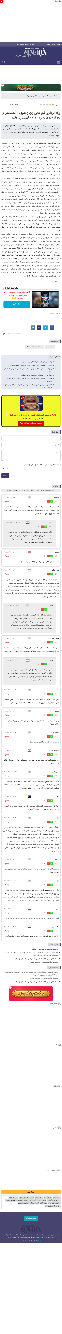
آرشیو (18, 44)
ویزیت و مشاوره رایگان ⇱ (31, 423)
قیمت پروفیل (34, 1203)
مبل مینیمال (13, 1197)
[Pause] (34, 305)
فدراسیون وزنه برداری (34, 346)
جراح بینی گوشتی (53, 1200)
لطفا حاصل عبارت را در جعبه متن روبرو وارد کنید (42, 464)
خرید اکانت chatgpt (51, 1206)
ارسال (5, 475)
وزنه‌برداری (49, 346)
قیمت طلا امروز (53, 1203)
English (48, 44)
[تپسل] (2, 85)
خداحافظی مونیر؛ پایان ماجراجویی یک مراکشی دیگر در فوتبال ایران (36, 959)
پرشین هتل (41, 1200)
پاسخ (7, 501)
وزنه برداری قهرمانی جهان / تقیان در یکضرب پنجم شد (35, 362)
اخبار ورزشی (43, 95)
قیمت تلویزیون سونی (26, 1197)
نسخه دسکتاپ (31, 1218)
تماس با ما (32, 44)
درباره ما (27, 44)
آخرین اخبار (53, 944)
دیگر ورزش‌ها (31, 95)
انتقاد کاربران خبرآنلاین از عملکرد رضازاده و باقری (36, 375)
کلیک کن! (17, 304)
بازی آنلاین (39, 1197)
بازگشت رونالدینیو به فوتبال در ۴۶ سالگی (45, 949)
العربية (53, 44)
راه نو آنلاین (47, 1197)
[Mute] (38, 305)
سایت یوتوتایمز (22, 1203)
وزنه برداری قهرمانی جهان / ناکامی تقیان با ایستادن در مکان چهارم (31, 365)
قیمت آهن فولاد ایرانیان (27, 1200)
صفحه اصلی (54, 95)
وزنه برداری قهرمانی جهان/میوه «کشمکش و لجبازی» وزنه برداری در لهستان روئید (31, 115)
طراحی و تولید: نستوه (30, 1240)
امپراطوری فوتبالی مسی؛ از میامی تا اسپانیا (44, 962)
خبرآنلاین (31, 52)
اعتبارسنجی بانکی (11, 1200)
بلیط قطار (43, 1203)
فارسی (58, 44)
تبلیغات (22, 44)
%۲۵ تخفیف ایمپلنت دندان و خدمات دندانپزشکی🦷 (31, 415)
